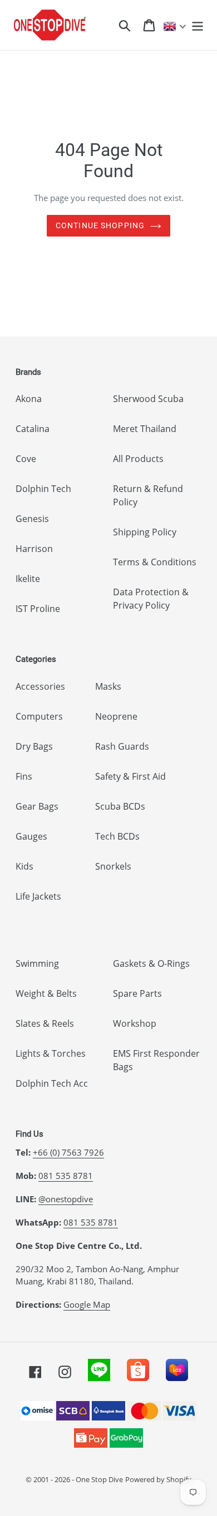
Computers (39, 716)
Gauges (31, 836)
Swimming (37, 963)
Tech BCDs (117, 836)
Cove (26, 459)
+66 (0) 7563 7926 (68, 1152)
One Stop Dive (99, 1479)
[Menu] (197, 24)
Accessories (40, 686)
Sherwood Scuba (148, 399)
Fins (24, 776)
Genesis (32, 519)
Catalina (33, 429)
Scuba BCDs (120, 806)
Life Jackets (38, 896)
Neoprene (116, 716)
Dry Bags (34, 746)
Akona (29, 399)
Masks (108, 686)
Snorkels (113, 866)
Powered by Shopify (158, 1479)
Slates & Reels (45, 1023)
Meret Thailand (144, 429)
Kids (24, 866)
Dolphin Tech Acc (52, 1083)
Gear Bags (37, 806)
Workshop (134, 1023)
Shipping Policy (144, 532)
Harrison (34, 549)
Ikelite (28, 579)
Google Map (86, 1304)
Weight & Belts (46, 993)
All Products (138, 459)
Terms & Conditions (154, 562)
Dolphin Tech (43, 489)
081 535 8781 (65, 1175)
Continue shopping (100, 225)
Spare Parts (137, 993)
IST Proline (38, 609)
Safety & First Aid (130, 776)
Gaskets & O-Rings (151, 963)
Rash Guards (122, 746)
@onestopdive (65, 1198)
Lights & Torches (51, 1053)
